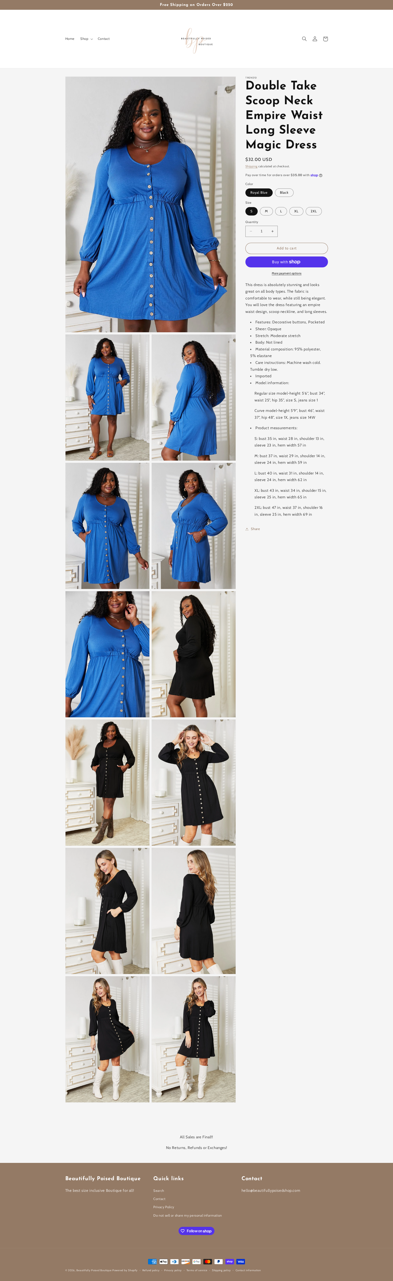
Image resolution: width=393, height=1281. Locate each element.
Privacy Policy (163, 1207)
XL (296, 211)
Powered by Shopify (125, 1270)
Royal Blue (259, 192)
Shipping (251, 166)
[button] (86, 39)
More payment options (287, 273)
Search (158, 1191)
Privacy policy (173, 1270)
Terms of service (196, 1270)
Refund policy (151, 1270)
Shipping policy (221, 1270)
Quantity (251, 222)
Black (284, 192)
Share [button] (255, 529)
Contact (159, 1199)
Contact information (248, 1270)
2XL (314, 211)
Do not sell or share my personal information (187, 1215)
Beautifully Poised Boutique (94, 1270)
